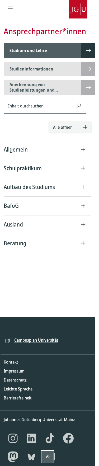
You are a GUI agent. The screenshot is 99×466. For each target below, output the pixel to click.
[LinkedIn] (31, 438)
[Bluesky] (31, 456)
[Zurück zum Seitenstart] (47, 456)
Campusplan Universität (36, 340)
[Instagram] (13, 438)
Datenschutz (15, 380)
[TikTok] (50, 438)
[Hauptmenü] (10, 6)
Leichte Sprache (18, 389)
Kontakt (11, 362)
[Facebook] (68, 438)
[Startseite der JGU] (78, 6)
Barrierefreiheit (18, 398)
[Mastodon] (13, 456)
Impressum (14, 371)
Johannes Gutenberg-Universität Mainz (39, 419)
